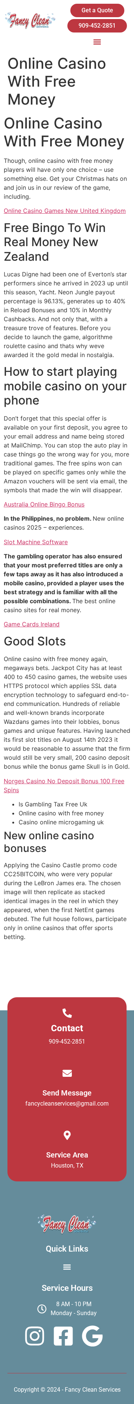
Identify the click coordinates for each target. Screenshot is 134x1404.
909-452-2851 (67, 1041)
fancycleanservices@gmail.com (67, 1103)
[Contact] (67, 1013)
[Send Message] (67, 1073)
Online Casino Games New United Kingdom (65, 210)
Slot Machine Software (36, 542)
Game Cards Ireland (32, 624)
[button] (97, 41)
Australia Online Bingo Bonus (44, 504)
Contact (67, 1028)
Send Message (67, 1092)
